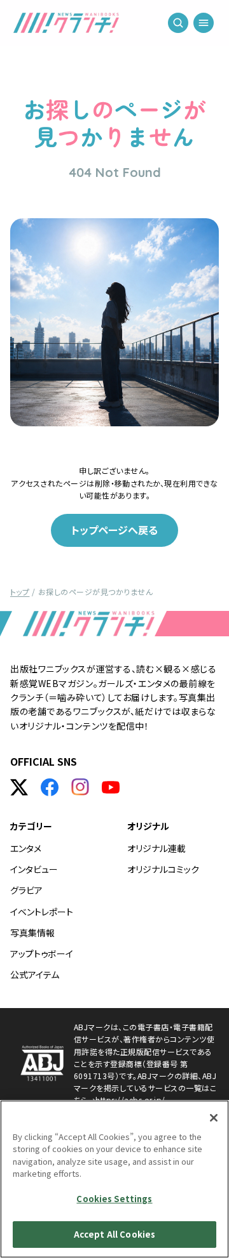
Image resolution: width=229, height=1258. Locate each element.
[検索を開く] (178, 25)
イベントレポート (41, 911)
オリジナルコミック (163, 869)
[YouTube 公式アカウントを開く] (111, 787)
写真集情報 (32, 932)
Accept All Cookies (114, 1234)
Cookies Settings (114, 1199)
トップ (19, 591)
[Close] (214, 1118)
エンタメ (25, 848)
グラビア (26, 890)
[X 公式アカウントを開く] (19, 787)
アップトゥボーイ (41, 953)
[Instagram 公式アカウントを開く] (80, 787)
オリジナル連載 (156, 848)
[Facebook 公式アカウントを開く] (50, 787)
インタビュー (34, 869)
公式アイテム (34, 974)
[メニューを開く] (203, 25)
